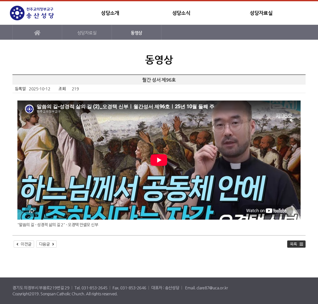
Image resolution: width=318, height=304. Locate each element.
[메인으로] (37, 32)
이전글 (26, 244)
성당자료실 (261, 13)
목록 (293, 244)
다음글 (44, 244)
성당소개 (110, 13)
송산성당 (41, 13)
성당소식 (181, 13)
